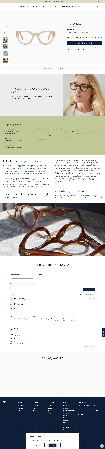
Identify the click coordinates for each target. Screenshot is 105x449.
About (63, 6)
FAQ (64, 422)
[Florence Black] (69, 37)
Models (41, 6)
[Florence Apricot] (91, 37)
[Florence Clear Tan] (73, 37)
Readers (23, 6)
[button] (73, 29)
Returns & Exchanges (69, 410)
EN (98, 1)
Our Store (69, 6)
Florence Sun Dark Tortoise (20, 304)
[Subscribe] (97, 410)
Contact (77, 6)
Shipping (65, 408)
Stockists (66, 430)
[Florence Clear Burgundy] (95, 37)
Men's (19, 410)
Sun (28, 6)
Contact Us (66, 425)
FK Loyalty (62, 68)
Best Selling (36, 405)
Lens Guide (71, 50)
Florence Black (17, 335)
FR (101, 1)
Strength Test (82, 50)
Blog (64, 418)
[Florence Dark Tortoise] (100, 37)
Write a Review (90, 289)
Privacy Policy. (59, 440)
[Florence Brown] (78, 37)
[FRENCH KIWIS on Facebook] (82, 414)
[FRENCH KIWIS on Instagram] (79, 414)
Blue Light (34, 6)
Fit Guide (65, 420)
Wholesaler (66, 427)
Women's (20, 408)
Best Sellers (21, 405)
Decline (68, 444)
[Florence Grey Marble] (86, 37)
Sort (82, 294)
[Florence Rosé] (82, 37)
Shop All (20, 413)
